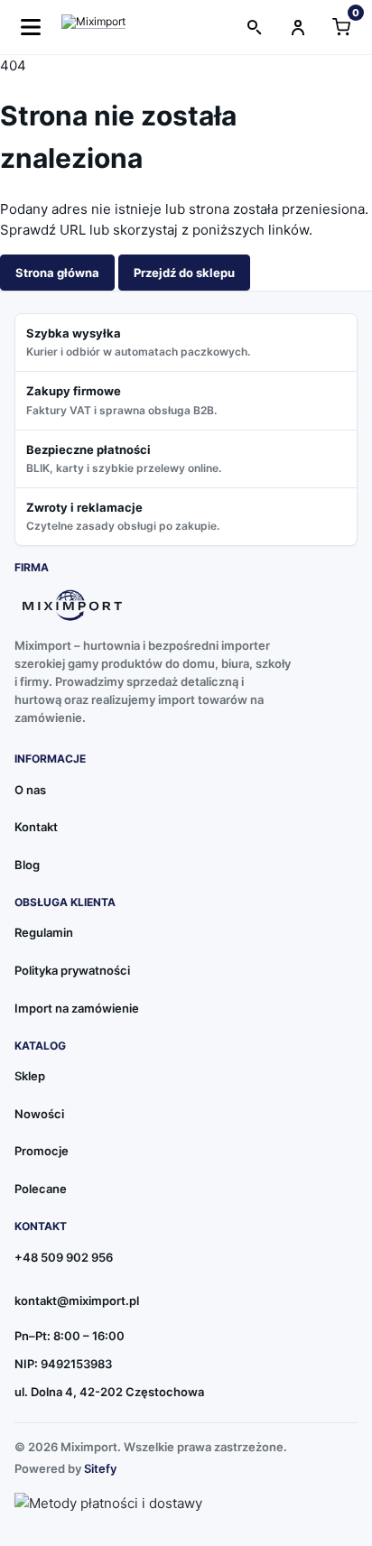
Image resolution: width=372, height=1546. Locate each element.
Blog (27, 864)
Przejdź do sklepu (184, 272)
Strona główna (57, 272)
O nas (30, 789)
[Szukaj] (254, 27)
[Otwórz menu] (31, 27)
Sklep (29, 1076)
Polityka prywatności (72, 970)
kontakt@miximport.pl (76, 1300)
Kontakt (36, 826)
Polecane (40, 1188)
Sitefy (100, 1468)
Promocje (41, 1150)
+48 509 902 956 (63, 1257)
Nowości (39, 1113)
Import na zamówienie (76, 1008)
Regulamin (43, 932)
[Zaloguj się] (298, 27)
